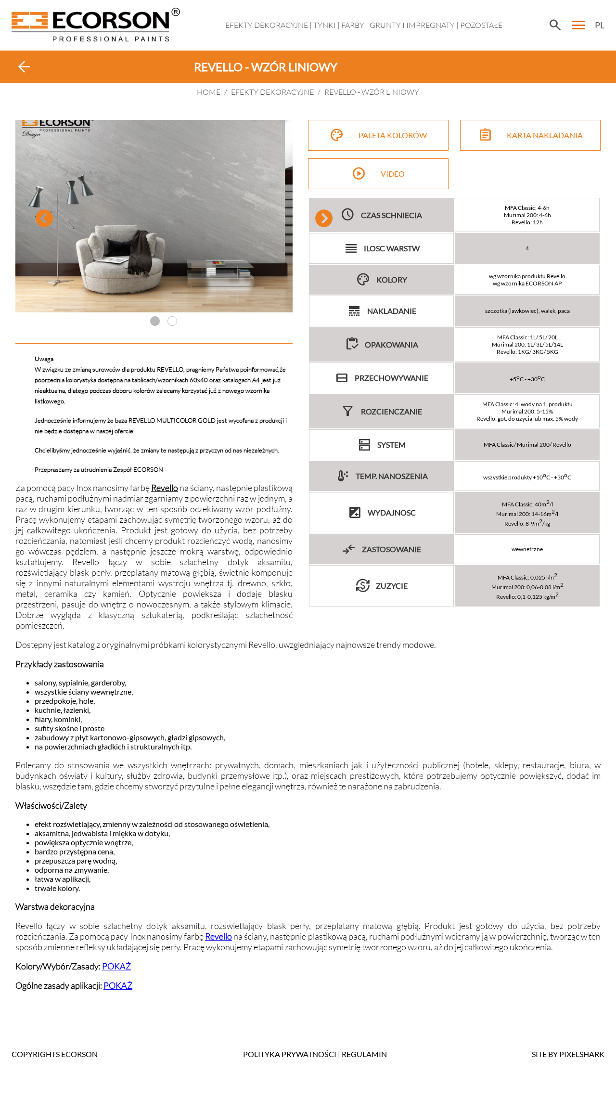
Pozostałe (481, 25)
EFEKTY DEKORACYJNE (266, 25)
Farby (352, 25)
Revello (218, 936)
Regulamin (364, 1053)
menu (578, 25)
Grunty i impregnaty (412, 25)
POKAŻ (116, 966)
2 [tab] (172, 321)
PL (599, 25)
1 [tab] (155, 321)
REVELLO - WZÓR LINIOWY (371, 92)
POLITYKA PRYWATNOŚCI (289, 1053)
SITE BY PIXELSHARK (568, 1053)
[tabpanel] (154, 216)
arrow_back (24, 67)
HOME (208, 92)
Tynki (324, 25)
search (555, 25)
